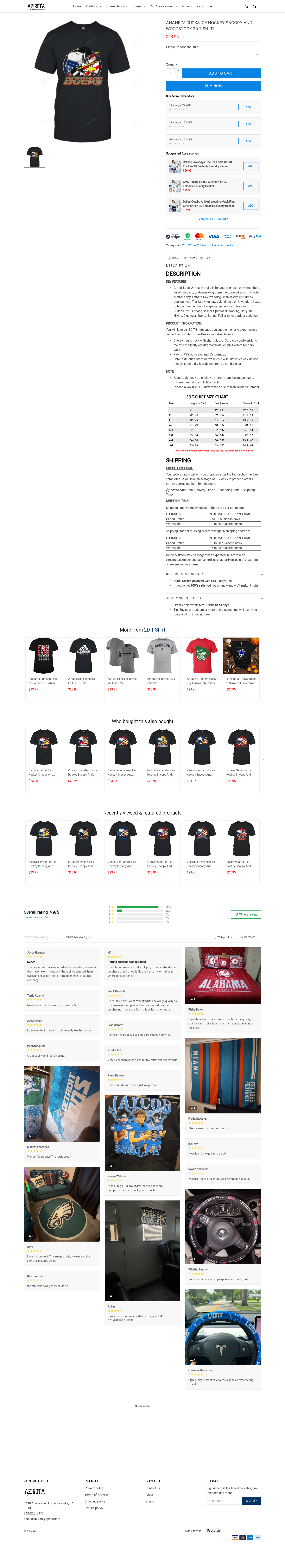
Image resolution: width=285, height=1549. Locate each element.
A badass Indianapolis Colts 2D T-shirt (81, 681)
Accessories (191, 6)
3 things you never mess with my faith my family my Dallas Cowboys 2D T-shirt (241, 681)
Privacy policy (94, 1488)
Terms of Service (96, 1495)
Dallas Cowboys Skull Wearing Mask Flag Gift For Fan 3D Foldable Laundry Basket (209, 204)
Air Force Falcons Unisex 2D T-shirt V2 (122, 681)
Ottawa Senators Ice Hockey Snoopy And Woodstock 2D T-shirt (239, 773)
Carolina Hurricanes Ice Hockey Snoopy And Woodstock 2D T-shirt (122, 773)
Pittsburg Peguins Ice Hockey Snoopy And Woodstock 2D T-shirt (81, 864)
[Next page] (263, 669)
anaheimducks (224, 245)
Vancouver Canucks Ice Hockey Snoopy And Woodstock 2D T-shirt (201, 773)
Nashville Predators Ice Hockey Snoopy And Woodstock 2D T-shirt (161, 773)
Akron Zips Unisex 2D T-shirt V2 (161, 681)
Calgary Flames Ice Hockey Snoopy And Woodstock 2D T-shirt (41, 773)
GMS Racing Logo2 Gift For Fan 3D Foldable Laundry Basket (205, 184)
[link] (14, 1534)
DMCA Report (193, 1531)
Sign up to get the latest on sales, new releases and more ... (232, 1490)
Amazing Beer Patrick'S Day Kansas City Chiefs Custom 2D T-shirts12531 (201, 681)
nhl (211, 245)
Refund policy (94, 1508)
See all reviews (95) (36, 917)
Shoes (137, 6)
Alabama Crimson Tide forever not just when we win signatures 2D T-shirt (43, 681)
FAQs (149, 1495)
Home (77, 6)
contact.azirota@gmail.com (42, 1519)
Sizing (150, 1501)
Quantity (171, 64)
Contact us (153, 1488)
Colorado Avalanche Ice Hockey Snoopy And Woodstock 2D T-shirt (201, 864)
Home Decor (115, 6)
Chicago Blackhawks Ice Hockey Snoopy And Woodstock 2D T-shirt (82, 773)
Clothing (92, 6)
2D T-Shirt (154, 630)
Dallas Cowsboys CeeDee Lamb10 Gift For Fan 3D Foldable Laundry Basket (207, 164)
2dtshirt (202, 245)
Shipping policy (95, 1501)
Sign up (251, 1500)
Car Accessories (162, 6)
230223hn (189, 245)
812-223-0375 (34, 1513)
